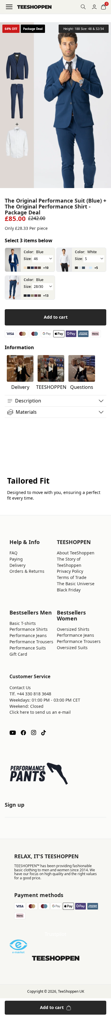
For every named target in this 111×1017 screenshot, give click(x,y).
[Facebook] (23, 732)
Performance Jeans (28, 635)
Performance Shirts (28, 629)
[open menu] (9, 6)
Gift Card (18, 654)
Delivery (17, 565)
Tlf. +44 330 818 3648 (30, 694)
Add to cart (55, 317)
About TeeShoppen (75, 553)
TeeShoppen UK (71, 991)
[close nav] (6, 23)
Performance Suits (27, 648)
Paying (16, 559)
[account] (94, 7)
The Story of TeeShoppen (69, 562)
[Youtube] (12, 732)
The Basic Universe (75, 583)
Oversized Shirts (73, 629)
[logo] (34, 7)
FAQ (13, 553)
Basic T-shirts (22, 623)
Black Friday (69, 590)
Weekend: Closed (26, 706)
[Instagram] (33, 732)
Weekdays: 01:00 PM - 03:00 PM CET (44, 700)
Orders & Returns (26, 571)
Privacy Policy (70, 571)
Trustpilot (55, 934)
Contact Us (20, 687)
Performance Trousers (31, 641)
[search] (83, 7)
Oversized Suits (72, 647)
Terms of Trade (71, 577)
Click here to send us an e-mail (40, 712)
